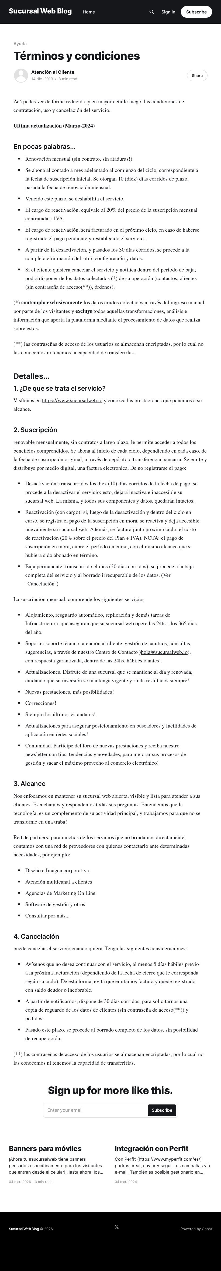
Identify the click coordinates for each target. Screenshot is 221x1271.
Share (197, 75)
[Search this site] (151, 12)
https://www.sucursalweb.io (72, 400)
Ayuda (20, 43)
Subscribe (196, 12)
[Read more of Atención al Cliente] (21, 75)
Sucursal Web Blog (40, 11)
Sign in (168, 12)
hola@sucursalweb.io (164, 651)
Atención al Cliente (52, 72)
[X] (117, 1227)
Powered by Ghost (196, 1229)
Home (89, 12)
